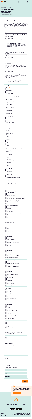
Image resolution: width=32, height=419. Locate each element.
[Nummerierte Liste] (9, 38)
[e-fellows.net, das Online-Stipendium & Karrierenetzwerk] (5, 2)
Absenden (25, 381)
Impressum (28, 415)
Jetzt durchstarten (17, 392)
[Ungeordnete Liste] (8, 38)
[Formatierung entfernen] (12, 38)
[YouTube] (4, 415)
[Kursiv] (7, 38)
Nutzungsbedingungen (15, 414)
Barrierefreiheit (22, 414)
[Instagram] (1, 415)
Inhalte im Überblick (19, 413)
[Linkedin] (6, 415)
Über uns (24, 413)
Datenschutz (28, 414)
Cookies (28, 413)
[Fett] (5, 38)
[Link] (10, 38)
